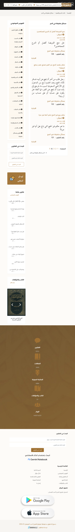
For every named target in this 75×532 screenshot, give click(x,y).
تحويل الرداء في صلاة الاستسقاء (18, 254)
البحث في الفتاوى (16, 164)
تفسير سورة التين (19, 262)
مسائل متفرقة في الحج (47, 13)
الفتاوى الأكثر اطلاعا (35, 477)
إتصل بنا (39, 483)
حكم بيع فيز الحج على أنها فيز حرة (52, 115)
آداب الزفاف (21, 216)
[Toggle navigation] (4, 4)
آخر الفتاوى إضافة (63, 477)
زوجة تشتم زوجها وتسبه (17, 209)
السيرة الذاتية (37, 470)
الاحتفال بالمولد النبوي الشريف (17, 224)
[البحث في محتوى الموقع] (31, 5)
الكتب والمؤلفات (63, 483)
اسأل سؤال (38, 473)
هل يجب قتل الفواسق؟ (17, 231)
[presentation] (12, 304)
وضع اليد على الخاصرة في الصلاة (17, 269)
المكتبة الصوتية (37, 480)
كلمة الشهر (65, 480)
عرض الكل (12, 282)
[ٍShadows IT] (33, 527)
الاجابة (34, 58)
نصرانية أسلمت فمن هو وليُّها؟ (17, 239)
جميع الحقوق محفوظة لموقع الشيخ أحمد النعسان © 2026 (37, 524)
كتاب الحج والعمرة (60, 13)
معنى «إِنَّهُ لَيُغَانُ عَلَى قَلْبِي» (16, 201)
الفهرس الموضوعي (14, 195)
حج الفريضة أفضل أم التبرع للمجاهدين (51, 31)
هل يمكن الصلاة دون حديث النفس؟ (16, 246)
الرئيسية (69, 13)
